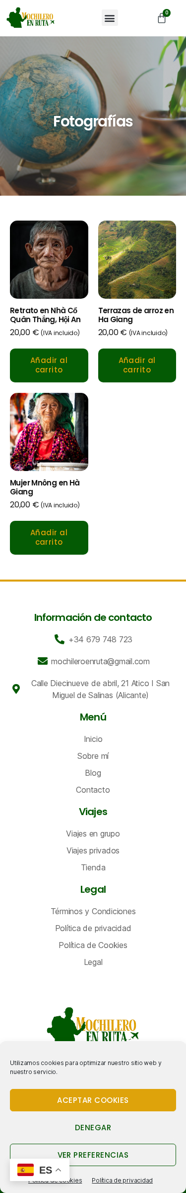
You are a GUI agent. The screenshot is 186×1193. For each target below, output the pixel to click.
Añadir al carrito (49, 365)
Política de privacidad (122, 1180)
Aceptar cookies (93, 1100)
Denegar (93, 1127)
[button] (110, 17)
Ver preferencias (93, 1155)
